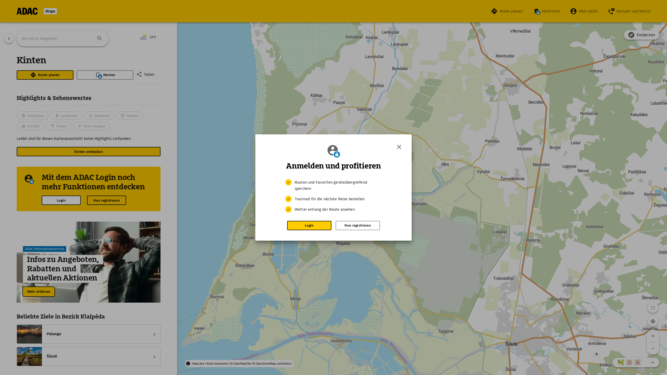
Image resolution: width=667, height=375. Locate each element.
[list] (333, 196)
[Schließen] (399, 147)
